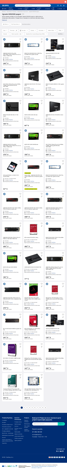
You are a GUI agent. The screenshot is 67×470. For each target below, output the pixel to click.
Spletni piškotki (18, 440)
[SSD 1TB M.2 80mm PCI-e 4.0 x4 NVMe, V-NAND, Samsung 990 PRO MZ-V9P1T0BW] (12, 83)
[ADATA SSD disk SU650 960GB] (12, 266)
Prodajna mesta (18, 422)
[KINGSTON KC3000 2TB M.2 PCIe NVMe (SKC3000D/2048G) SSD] (55, 357)
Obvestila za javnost (6, 426)
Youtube (60, 451)
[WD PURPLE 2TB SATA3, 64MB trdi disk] (12, 357)
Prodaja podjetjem (6, 431)
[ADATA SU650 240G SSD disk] (33, 113)
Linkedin (62, 451)
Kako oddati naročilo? (27, 426)
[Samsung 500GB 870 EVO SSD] (55, 52)
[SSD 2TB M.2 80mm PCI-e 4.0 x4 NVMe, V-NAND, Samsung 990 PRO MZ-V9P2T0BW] (55, 143)
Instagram (58, 451)
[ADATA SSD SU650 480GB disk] (33, 143)
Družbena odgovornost (7, 424)
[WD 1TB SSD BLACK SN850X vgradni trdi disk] (12, 327)
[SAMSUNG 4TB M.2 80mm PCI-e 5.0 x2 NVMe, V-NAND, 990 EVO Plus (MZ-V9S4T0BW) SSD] (55, 266)
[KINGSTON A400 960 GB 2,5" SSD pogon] (12, 113)
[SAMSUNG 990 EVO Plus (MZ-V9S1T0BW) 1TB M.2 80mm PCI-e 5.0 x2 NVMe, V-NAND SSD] (12, 52)
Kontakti (4, 422)
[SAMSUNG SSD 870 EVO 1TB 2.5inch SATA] (33, 83)
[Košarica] (64, 5)
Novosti (4, 437)
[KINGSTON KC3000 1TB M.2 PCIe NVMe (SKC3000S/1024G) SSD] (55, 236)
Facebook (57, 451)
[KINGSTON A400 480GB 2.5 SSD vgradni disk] (55, 83)
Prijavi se (61, 423)
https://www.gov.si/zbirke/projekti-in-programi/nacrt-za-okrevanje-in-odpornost (43, 467)
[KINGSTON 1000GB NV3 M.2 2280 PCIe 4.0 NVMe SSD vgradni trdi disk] (33, 52)
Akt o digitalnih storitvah (7, 429)
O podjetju (4, 420)
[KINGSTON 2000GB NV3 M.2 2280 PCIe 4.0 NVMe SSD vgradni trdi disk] (55, 175)
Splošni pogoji (18, 424)
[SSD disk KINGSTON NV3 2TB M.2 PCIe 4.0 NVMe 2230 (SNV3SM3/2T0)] (33, 387)
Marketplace (27, 423)
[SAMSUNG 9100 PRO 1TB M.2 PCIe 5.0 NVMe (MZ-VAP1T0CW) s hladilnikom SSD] (12, 296)
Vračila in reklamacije (26, 430)
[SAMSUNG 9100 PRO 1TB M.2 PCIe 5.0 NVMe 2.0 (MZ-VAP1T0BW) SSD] (55, 206)
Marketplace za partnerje (8, 435)
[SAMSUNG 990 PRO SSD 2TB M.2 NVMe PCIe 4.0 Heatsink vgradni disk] (33, 206)
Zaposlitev (4, 443)
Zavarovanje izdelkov (19, 436)
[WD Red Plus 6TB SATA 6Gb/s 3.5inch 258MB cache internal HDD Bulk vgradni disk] (33, 357)
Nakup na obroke (18, 434)
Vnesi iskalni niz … (24, 5)
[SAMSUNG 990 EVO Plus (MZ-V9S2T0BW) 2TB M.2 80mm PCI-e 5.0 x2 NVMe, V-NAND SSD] (12, 143)
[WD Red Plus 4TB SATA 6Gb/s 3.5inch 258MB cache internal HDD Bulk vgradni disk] (55, 296)
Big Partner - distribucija (7, 433)
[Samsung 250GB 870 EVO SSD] (55, 327)
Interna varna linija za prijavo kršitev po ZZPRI (7, 440)
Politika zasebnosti (19, 438)
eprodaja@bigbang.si (37, 434)
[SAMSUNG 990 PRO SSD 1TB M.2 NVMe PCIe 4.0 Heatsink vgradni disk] (12, 206)
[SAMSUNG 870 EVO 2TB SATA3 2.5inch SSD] (55, 113)
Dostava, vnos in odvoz (18, 429)
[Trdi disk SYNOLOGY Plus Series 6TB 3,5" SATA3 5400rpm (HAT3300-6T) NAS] (12, 387)
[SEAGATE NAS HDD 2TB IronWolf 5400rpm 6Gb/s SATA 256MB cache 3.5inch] (33, 296)
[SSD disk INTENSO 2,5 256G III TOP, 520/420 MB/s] (12, 175)
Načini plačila (17, 431)
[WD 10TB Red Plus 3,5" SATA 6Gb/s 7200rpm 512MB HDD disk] (33, 327)
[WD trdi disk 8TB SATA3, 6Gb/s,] (33, 236)
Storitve (16, 426)
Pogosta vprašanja (26, 421)
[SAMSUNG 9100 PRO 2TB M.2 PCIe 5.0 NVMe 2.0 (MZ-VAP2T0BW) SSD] (12, 236)
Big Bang (11, 59)
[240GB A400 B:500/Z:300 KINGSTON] (33, 266)
